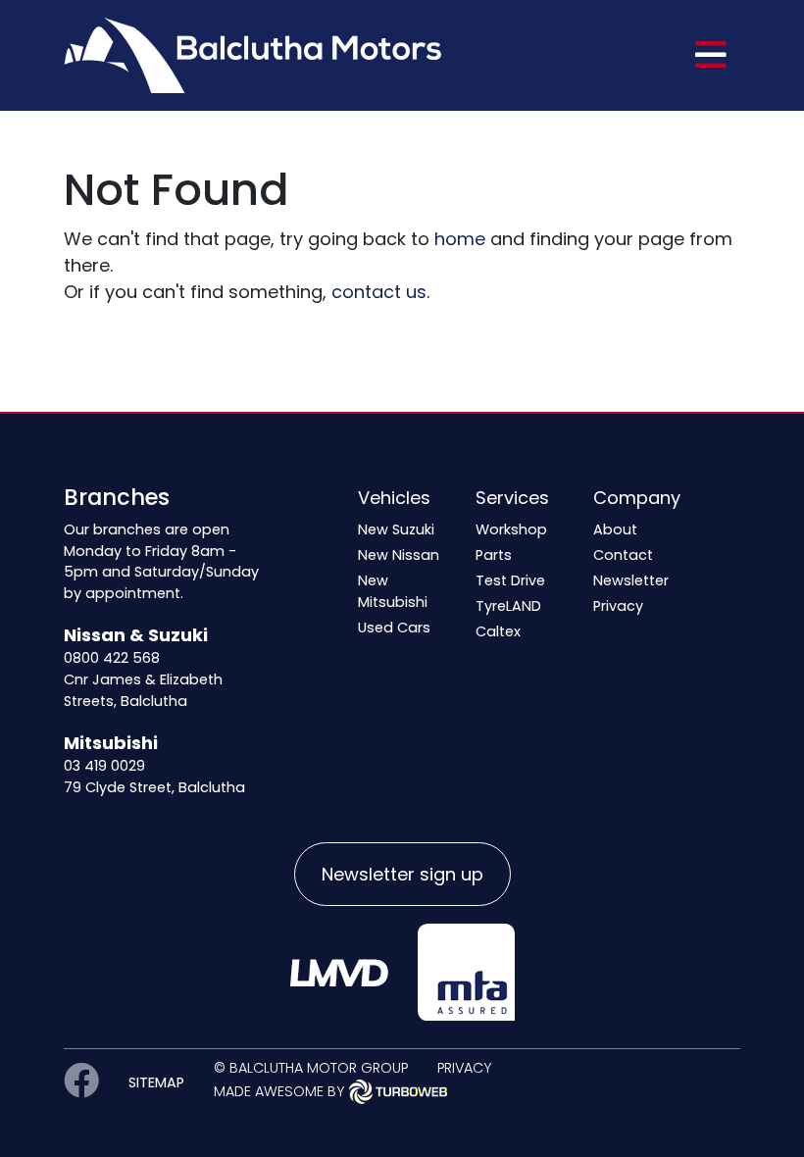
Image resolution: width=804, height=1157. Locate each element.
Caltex (498, 631)
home (459, 238)
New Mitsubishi (392, 591)
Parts (494, 555)
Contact (623, 555)
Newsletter (631, 580)
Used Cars (394, 627)
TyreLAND (508, 606)
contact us (379, 291)
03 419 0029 (104, 766)
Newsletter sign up (402, 874)
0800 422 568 (112, 658)
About (615, 529)
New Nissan (398, 555)
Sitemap (156, 1082)
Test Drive (510, 580)
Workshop (511, 529)
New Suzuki (396, 529)
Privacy (618, 606)
